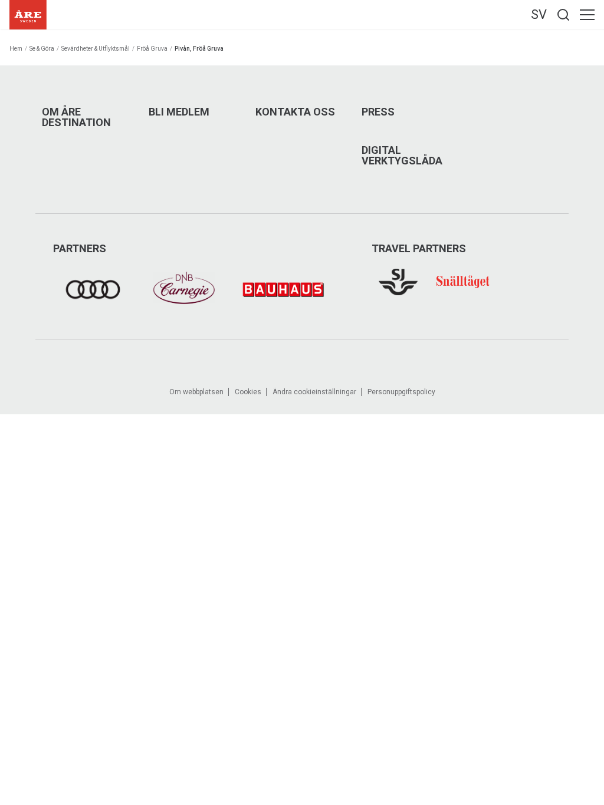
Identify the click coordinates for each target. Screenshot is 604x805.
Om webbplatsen (196, 392)
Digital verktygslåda (402, 155)
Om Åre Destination (76, 117)
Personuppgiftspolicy (401, 392)
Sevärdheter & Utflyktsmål (95, 48)
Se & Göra (41, 48)
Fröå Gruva (152, 48)
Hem (15, 48)
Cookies (248, 392)
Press (378, 112)
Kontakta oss (295, 112)
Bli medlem (179, 112)
